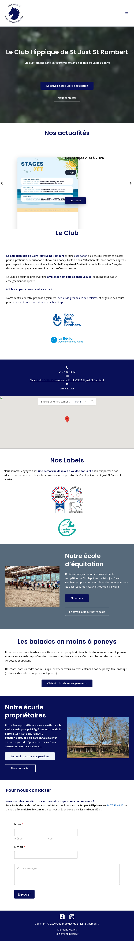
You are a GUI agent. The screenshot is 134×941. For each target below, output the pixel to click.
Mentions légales (67, 929)
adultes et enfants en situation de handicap (38, 302)
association (80, 255)
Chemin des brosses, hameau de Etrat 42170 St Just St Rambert (67, 380)
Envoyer (24, 894)
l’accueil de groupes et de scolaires (77, 298)
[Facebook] (62, 917)
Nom (50, 838)
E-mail (19, 847)
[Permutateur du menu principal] (127, 13)
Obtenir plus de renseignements (67, 683)
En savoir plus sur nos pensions (30, 756)
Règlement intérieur (67, 933)
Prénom (18, 838)
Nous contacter (67, 97)
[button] (67, 419)
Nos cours (77, 598)
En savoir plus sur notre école (87, 611)
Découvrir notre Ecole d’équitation (67, 85)
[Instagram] (72, 917)
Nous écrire (67, 388)
